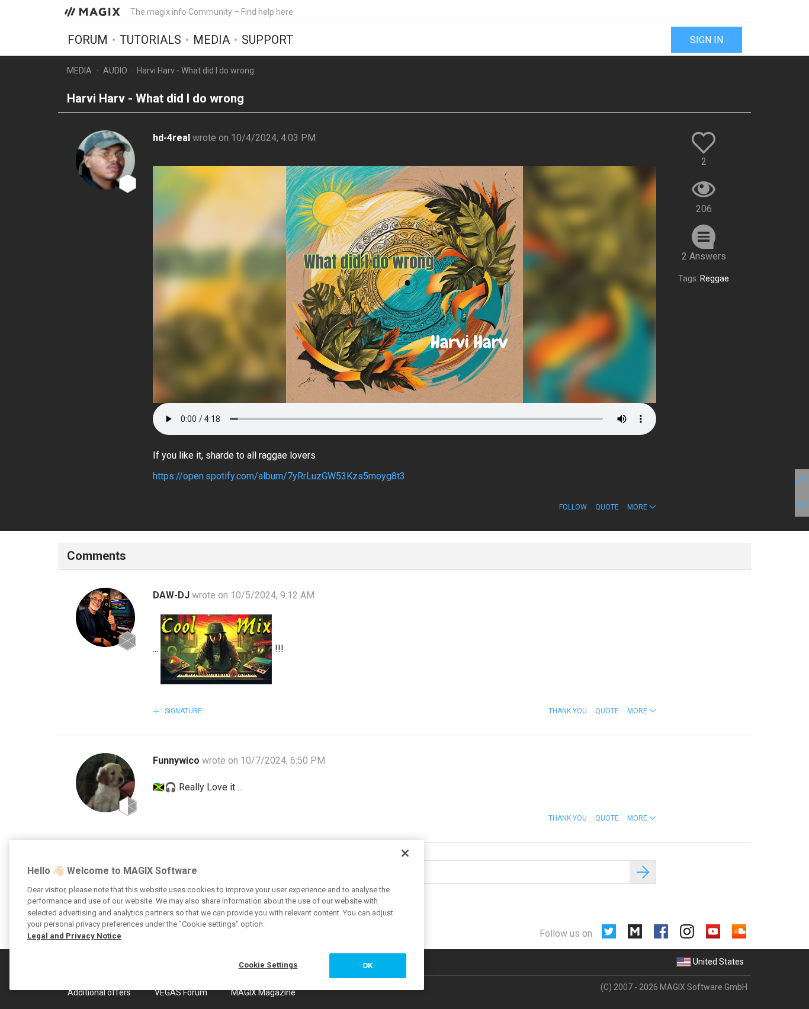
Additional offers (99, 992)
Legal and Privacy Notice (74, 935)
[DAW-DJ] (105, 617)
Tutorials (150, 40)
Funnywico (177, 760)
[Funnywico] (105, 782)
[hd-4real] (105, 160)
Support (267, 40)
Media (211, 40)
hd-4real (172, 137)
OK (367, 965)
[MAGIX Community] (93, 11)
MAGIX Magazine (263, 992)
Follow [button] (573, 507)
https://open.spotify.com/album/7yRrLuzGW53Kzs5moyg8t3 (279, 476)
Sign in (706, 40)
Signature (182, 711)
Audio (115, 70)
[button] (641, 507)
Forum (88, 40)
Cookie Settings (268, 964)
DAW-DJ (172, 595)
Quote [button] (607, 507)
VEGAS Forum (181, 992)
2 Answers (704, 256)
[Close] (405, 853)
